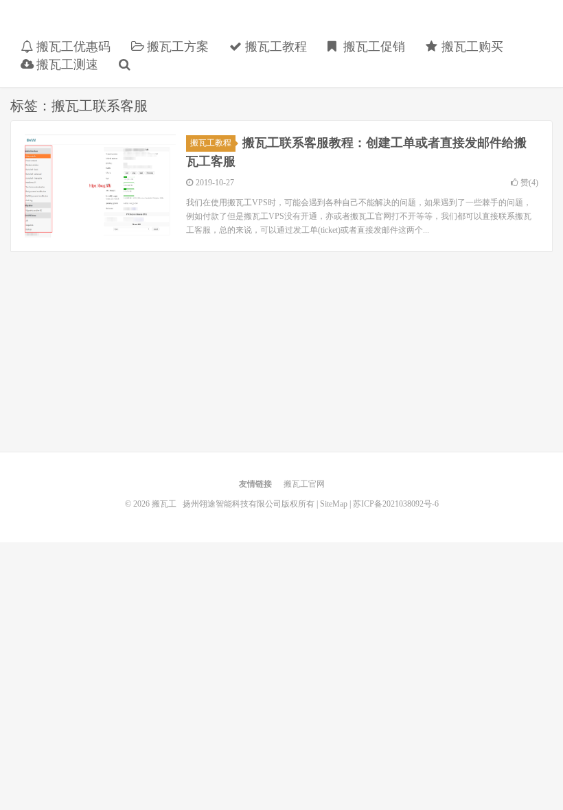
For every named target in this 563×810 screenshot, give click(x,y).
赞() (529, 182)
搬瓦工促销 (372, 47)
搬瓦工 (113, 25)
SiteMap (333, 504)
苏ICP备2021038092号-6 (396, 504)
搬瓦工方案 (176, 47)
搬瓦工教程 (274, 47)
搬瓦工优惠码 (72, 47)
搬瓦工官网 (304, 484)
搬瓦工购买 (470, 47)
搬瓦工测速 (65, 64)
